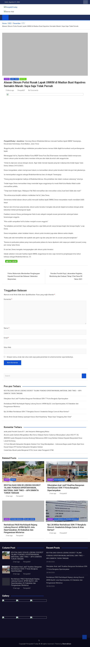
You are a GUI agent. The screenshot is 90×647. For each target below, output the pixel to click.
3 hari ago (52, 493)
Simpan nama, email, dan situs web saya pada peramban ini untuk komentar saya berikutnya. (40, 357)
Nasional (23, 79)
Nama (6, 328)
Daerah (6, 79)
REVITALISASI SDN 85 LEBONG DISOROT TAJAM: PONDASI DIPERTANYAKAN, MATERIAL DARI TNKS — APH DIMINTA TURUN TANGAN (27, 555)
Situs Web (7, 347)
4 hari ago (52, 533)
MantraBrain (66, 644)
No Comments (33, 90)
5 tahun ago (10, 90)
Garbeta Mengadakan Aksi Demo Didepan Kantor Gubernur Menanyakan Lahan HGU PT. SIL (46, 435)
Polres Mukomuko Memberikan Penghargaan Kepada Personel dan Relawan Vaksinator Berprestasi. (24, 276)
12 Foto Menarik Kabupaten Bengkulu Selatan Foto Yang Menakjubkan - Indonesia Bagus (35, 444)
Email (6, 338)
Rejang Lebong (29, 519)
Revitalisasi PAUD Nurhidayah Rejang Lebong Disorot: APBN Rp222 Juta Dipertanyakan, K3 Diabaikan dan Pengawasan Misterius (25, 582)
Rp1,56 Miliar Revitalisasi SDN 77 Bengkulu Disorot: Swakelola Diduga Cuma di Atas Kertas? (36, 412)
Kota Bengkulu (59, 479)
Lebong (13, 479)
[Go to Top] (84, 637)
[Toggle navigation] (11, 17)
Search (84, 376)
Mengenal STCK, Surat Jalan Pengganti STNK (37, 450)
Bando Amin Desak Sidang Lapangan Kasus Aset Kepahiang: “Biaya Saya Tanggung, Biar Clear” (38, 417)
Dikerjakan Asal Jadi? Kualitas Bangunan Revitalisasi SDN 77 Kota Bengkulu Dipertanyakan (36, 399)
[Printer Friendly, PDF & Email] (11, 261)
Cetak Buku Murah (10, 450)
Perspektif (21, 90)
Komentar (8, 299)
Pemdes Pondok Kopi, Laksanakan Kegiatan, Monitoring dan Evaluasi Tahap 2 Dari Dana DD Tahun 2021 (66, 276)
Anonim (6, 435)
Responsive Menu (85, 2)
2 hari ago (9, 496)
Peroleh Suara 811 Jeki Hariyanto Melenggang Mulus (30, 432)
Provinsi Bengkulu (17, 519)
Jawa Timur (14, 79)
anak (5, 432)
